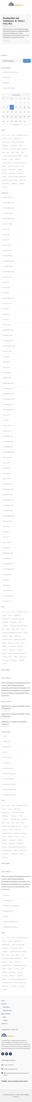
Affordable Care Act (22, 135)
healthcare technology (20, 162)
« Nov (14, 124)
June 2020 (6, 362)
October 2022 (8, 266)
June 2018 (6, 468)
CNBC (20, 145)
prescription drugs (7, 180)
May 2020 (6, 367)
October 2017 (8, 510)
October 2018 (8, 447)
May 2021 (6, 319)
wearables (22, 183)
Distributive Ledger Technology (18, 149)
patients (4, 176)
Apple (10, 138)
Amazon (4, 138)
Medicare (20, 169)
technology (14, 183)
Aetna (13, 135)
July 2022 (6, 282)
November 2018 (8, 441)
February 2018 (8, 489)
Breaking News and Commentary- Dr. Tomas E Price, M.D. (13, 20)
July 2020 (6, 356)
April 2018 (6, 479)
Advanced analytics (10, 72)
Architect (6, 77)
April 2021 (6, 325)
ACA (3, 135)
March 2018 (7, 484)
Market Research (9, 789)
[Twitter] (6, 1053)
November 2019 (8, 399)
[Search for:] (12, 61)
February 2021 (8, 330)
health (11, 159)
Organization (8, 911)
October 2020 (8, 341)
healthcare (17, 159)
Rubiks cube (22, 180)
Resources (7, 574)
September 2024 (9, 218)
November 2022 (8, 261)
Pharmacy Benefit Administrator (17, 176)
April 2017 (6, 542)
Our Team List (8, 590)
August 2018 (7, 457)
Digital (5, 916)
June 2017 (6, 532)
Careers (6, 580)
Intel (23, 166)
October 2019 (8, 404)
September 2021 (8, 298)
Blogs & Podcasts (6, 1013)
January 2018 (7, 494)
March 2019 (7, 431)
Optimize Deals (8, 779)
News (5, 752)
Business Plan (8, 768)
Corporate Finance (10, 927)
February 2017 (8, 553)
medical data (12, 169)
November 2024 (8, 208)
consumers (5, 149)
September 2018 (8, 452)
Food (22, 152)
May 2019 (6, 420)
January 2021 (7, 335)
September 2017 (8, 516)
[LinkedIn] (2, 1053)
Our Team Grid (8, 596)
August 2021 (7, 303)
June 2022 (6, 287)
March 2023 (7, 250)
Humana (10, 166)
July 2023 (6, 229)
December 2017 (8, 500)
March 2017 (7, 548)
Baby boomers (6, 142)
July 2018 (6, 463)
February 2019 (8, 436)
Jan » (17, 124)
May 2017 (6, 537)
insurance (16, 166)
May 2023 (6, 240)
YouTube (4, 187)
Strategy (6, 763)
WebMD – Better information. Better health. (15, 1081)
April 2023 (6, 245)
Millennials (12, 173)
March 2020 (7, 378)
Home (5, 736)
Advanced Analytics (10, 922)
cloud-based (13, 145)
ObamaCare (20, 173)
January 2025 (7, 197)
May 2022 (6, 293)
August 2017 (7, 521)
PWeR (15, 180)
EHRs (7, 152)
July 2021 (6, 309)
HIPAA (4, 166)
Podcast (5, 1020)
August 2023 (7, 224)
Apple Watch (17, 138)
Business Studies (9, 784)
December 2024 (8, 202)
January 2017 (7, 558)
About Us (3, 1004)
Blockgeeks (5, 145)
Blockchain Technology (18, 142)
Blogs (4, 1017)
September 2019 (8, 410)
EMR (12, 152)
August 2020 (7, 351)
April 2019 (6, 425)
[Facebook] (10, 1053)
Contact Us (7, 601)
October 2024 (8, 213)
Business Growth (9, 795)
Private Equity (8, 900)
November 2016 (8, 569)
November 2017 (8, 505)
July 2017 (6, 526)
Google (25, 156)
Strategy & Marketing (11, 906)
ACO (8, 135)
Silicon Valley (5, 183)
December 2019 (8, 394)
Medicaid (4, 169)
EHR (3, 152)
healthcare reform (7, 162)
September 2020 (9, 346)
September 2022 (9, 271)
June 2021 (6, 314)
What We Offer (7, 1010)
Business (6, 83)
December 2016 (8, 563)
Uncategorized (8, 88)
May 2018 (6, 473)
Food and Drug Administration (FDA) (11, 156)
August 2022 (7, 277)
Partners (6, 585)
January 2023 (7, 256)
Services (6, 741)
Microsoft (4, 173)
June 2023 (6, 234)
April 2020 (6, 372)
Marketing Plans (9, 773)
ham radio (4, 159)
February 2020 (8, 383)
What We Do (6, 1007)
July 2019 (6, 415)
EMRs (17, 152)
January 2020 (8, 388)
